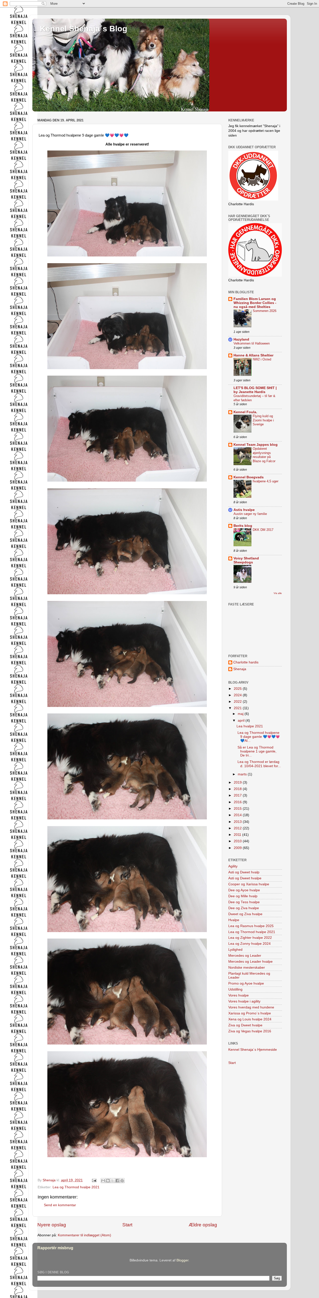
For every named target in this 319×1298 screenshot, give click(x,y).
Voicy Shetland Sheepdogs (246, 560)
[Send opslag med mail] (94, 1180)
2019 (238, 782)
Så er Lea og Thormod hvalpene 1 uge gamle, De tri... (256, 751)
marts (243, 774)
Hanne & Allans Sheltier (253, 355)
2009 (238, 848)
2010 (238, 841)
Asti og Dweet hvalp (243, 872)
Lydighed (235, 949)
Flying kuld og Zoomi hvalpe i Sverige (263, 420)
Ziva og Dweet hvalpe (245, 1025)
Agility (233, 866)
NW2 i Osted (262, 359)
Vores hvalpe (238, 995)
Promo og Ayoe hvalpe (246, 983)
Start (127, 1224)
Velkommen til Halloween (252, 343)
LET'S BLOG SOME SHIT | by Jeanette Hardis (255, 390)
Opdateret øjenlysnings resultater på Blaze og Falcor (264, 455)
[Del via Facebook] (117, 1180)
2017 (238, 795)
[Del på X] (112, 1180)
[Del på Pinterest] (122, 1180)
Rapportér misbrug (55, 1248)
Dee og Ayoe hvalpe (244, 890)
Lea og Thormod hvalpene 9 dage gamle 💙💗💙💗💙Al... (258, 737)
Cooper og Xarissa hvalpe (248, 884)
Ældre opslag (203, 1224)
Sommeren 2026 (264, 311)
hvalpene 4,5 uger (265, 481)
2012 (238, 828)
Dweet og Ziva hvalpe (245, 914)
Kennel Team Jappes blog (256, 445)
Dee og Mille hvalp (242, 896)
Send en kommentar (60, 1205)
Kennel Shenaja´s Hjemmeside (252, 1049)
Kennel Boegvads (249, 477)
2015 (238, 808)
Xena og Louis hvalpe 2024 (249, 1019)
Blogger (182, 1260)
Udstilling (235, 989)
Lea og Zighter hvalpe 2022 (250, 938)
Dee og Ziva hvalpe (243, 908)
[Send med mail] (103, 1180)
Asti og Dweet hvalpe (244, 878)
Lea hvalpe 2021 (250, 726)
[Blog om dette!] (107, 1180)
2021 (238, 708)
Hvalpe (233, 920)
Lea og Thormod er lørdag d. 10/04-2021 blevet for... (259, 764)
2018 (238, 789)
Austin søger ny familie (250, 514)
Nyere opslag (51, 1224)
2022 (238, 701)
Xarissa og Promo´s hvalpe (249, 1013)
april (241, 720)
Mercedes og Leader (244, 955)
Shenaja (239, 669)
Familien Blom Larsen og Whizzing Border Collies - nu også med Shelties (255, 303)
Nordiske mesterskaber (246, 967)
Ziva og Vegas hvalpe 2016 (249, 1031)
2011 (238, 835)
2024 (238, 695)
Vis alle (278, 593)
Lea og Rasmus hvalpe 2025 (251, 926)
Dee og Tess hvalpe (244, 902)
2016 (238, 802)
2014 (238, 815)
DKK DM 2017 (263, 530)
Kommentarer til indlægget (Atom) (84, 1235)
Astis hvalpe (244, 510)
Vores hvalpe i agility (244, 1001)
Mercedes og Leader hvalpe (250, 961)
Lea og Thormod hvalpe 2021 (76, 1187)
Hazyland (241, 339)
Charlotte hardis (245, 662)
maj (241, 714)
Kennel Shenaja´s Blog (83, 28)
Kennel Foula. (245, 412)
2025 (238, 689)
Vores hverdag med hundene (251, 1007)
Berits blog (243, 526)
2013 (238, 822)
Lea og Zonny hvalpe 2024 (249, 944)
